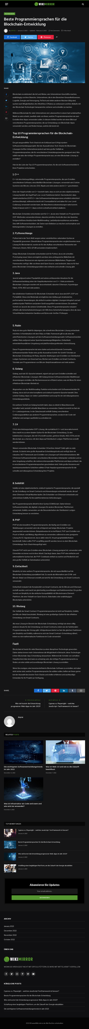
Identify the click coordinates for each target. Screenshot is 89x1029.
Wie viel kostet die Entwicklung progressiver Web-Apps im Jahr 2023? (25, 705)
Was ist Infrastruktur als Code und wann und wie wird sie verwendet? (23, 805)
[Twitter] (6, 100)
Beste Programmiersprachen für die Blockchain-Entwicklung (39, 842)
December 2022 (10, 931)
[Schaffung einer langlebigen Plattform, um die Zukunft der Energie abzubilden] (10, 868)
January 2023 (9, 926)
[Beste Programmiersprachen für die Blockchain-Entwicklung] (44, 62)
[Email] (6, 118)
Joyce (13, 30)
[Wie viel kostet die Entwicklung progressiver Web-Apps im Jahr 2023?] (10, 857)
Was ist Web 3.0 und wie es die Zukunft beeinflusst (62, 768)
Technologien (9, 13)
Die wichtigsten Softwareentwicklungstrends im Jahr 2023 (23, 768)
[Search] (82, 4)
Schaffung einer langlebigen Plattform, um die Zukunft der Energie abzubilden (45, 866)
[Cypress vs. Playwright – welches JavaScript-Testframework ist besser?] (10, 833)
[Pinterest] (6, 112)
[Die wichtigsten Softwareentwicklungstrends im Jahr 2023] (23, 752)
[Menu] (6, 4)
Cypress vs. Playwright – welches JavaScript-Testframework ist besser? (64, 705)
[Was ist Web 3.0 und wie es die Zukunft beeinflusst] (65, 752)
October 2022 (9, 940)
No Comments (55, 30)
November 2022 (10, 935)
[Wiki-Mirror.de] (44, 4)
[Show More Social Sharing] (56, 37)
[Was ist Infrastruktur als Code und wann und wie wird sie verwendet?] (23, 789)
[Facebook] (6, 94)
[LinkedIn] (6, 106)
